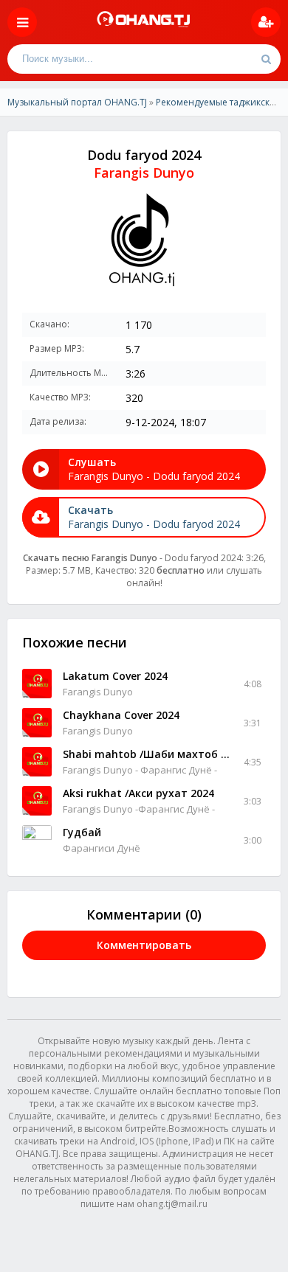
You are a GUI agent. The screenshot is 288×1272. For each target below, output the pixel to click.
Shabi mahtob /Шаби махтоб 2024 (148, 754)
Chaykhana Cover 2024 (121, 715)
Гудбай (82, 832)
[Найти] (266, 59)
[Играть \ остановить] (37, 683)
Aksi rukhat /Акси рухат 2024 (138, 793)
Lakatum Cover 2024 (115, 676)
